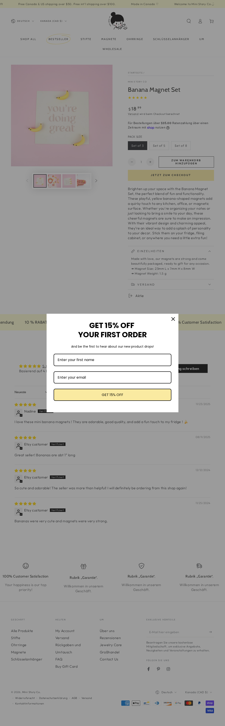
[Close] (173, 319)
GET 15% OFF (112, 394)
